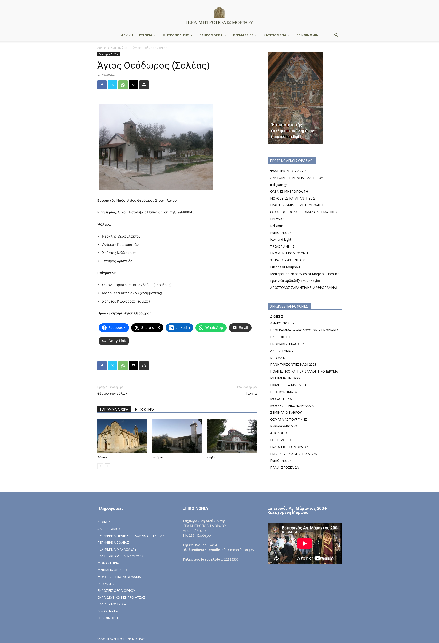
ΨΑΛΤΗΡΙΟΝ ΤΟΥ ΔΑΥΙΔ (288, 171)
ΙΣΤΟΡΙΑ (145, 35)
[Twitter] (112, 84)
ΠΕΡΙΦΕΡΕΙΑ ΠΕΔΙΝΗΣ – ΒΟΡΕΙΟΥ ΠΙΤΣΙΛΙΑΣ (130, 535)
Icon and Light (280, 239)
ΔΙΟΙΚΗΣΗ (278, 316)
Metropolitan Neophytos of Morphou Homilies (304, 274)
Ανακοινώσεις (120, 48)
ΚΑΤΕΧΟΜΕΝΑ (275, 35)
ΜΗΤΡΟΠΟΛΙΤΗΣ (176, 35)
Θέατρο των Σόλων (112, 394)
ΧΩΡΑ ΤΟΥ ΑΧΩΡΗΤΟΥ (287, 260)
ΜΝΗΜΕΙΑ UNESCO (285, 378)
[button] (336, 35)
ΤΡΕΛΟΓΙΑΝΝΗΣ (282, 246)
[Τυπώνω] (144, 84)
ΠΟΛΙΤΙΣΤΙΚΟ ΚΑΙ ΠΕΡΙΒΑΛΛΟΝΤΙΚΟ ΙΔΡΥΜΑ (304, 371)
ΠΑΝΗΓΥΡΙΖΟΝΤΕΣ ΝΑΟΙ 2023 (293, 364)
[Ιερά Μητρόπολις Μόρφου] (219, 15)
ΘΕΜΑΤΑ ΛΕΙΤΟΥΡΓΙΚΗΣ (288, 419)
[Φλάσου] (122, 436)
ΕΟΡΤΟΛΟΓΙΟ (280, 440)
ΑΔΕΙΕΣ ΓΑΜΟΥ (281, 351)
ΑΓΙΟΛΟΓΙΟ (278, 433)
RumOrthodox (280, 232)
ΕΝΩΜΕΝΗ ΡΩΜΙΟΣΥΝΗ (289, 253)
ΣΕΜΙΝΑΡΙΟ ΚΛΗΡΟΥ (286, 412)
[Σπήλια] (232, 436)
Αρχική (102, 48)
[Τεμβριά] (177, 436)
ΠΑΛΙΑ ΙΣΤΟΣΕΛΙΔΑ (284, 467)
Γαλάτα (251, 394)
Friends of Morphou (285, 267)
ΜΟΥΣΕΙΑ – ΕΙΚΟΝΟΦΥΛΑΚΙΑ (292, 405)
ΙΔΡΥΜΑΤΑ (278, 357)
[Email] (133, 84)
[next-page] (107, 466)
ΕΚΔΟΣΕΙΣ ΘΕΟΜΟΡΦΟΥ (289, 447)
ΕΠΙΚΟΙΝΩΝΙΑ (307, 35)
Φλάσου (102, 457)
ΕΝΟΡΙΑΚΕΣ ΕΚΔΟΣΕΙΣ (287, 344)
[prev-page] (100, 466)
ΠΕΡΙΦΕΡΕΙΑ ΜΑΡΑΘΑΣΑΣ (117, 549)
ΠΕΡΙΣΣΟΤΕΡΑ (144, 409)
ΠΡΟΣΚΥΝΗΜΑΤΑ (283, 392)
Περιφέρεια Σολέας (108, 54)
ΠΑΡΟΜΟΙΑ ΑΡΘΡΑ (114, 409)
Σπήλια (211, 457)
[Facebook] (102, 84)
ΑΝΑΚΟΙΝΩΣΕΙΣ (282, 323)
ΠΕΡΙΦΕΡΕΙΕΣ (243, 35)
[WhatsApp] (123, 84)
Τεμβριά (157, 457)
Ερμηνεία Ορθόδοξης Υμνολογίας (295, 280)
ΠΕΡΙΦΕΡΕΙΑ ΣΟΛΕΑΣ (113, 542)
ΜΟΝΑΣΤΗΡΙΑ (281, 399)
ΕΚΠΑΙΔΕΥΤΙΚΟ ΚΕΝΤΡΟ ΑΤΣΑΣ (294, 453)
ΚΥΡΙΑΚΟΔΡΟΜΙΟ (283, 426)
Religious (277, 226)
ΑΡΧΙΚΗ (127, 35)
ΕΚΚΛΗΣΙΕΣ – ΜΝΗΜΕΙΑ (288, 385)
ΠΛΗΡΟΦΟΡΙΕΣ (211, 35)
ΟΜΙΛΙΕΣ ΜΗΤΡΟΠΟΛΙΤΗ (289, 191)
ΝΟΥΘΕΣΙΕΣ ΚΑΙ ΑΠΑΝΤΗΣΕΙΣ (292, 198)
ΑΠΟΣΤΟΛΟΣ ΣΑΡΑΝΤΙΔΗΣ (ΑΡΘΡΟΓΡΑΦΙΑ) (303, 287)
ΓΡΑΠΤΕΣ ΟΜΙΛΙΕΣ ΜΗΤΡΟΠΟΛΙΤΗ (296, 205)
